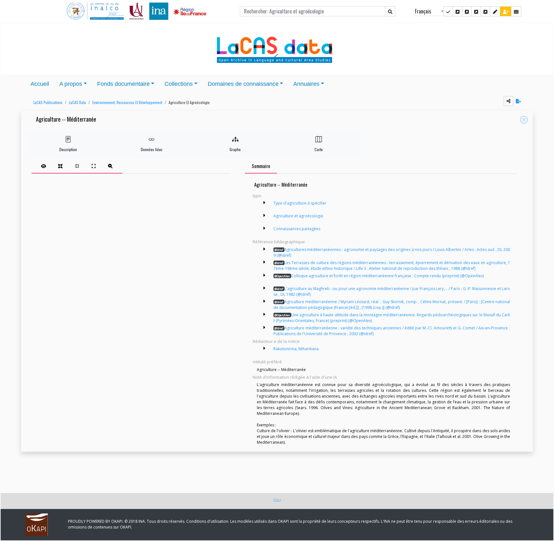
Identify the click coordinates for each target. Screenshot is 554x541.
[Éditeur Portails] (448, 11)
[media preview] (43, 165)
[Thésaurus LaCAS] (457, 11)
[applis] (516, 11)
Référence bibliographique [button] (279, 242)
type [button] (257, 195)
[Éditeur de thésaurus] (467, 11)
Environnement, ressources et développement (127, 102)
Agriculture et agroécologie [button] (189, 102)
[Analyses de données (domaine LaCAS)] (485, 11)
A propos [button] (70, 84)
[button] (46, 102)
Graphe (235, 149)
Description (68, 149)
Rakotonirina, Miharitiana (296, 348)
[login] (505, 11)
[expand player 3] (93, 165)
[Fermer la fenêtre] (524, 120)
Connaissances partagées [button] (296, 228)
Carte (319, 149)
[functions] (495, 11)
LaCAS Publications (48, 102)
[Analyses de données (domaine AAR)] (476, 11)
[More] (264, 202)
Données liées (152, 149)
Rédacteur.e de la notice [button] (276, 341)
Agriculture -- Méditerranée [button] (66, 119)
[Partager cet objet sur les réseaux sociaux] (508, 101)
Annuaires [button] (306, 84)
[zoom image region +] (110, 165)
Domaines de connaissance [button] (243, 84)
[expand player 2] (77, 165)
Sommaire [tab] (261, 165)
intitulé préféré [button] (267, 362)
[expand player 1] (60, 165)
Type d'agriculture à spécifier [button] (299, 203)
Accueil (39, 84)
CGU (277, 500)
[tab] (76, 166)
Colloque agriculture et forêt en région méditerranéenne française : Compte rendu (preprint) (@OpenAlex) (379, 276)
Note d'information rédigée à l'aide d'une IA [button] (295, 377)
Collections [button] (178, 84)
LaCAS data (77, 102)
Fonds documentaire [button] (123, 84)
